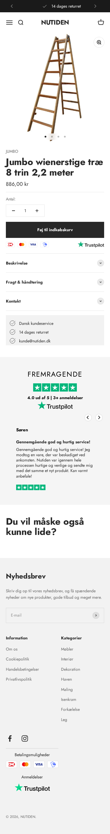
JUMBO (12, 151)
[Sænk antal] (13, 211)
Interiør (67, 659)
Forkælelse (70, 709)
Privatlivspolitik (19, 679)
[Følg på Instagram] (25, 738)
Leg (64, 720)
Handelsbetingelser (22, 669)
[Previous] (88, 417)
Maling (67, 689)
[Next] (99, 417)
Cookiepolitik (17, 659)
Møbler (67, 649)
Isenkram (68, 699)
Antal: (11, 199)
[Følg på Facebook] (10, 738)
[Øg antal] (37, 211)
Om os (12, 649)
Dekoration (70, 669)
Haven (66, 679)
